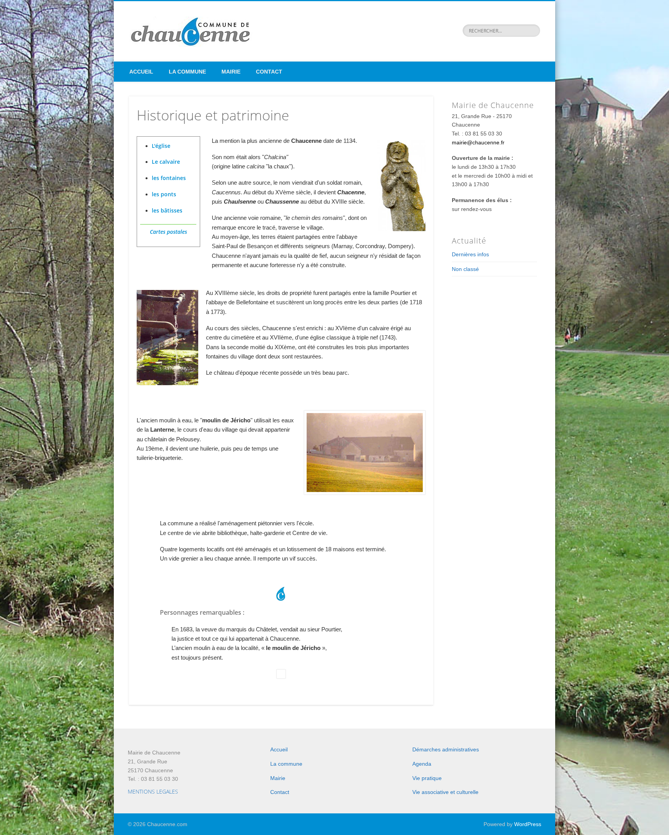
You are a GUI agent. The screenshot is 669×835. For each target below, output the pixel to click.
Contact (269, 72)
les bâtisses (167, 210)
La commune (187, 72)
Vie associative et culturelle (445, 792)
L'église (161, 145)
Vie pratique (427, 778)
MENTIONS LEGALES (153, 791)
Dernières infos (470, 254)
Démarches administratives (445, 749)
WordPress (527, 824)
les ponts (164, 194)
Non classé (465, 269)
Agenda (421, 764)
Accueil (141, 72)
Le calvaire (166, 161)
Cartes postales (168, 231)
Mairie (230, 72)
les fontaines (169, 178)
